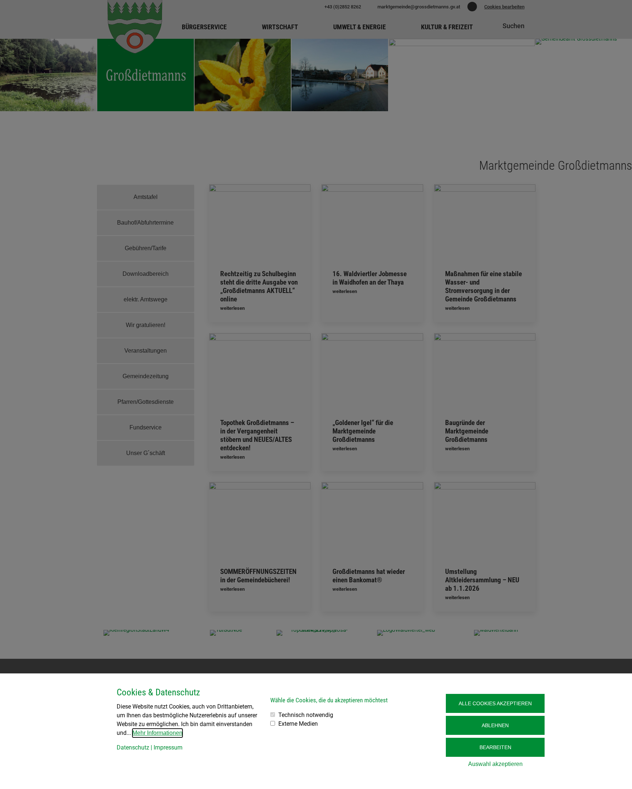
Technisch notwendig (305, 714)
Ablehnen (495, 725)
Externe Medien (298, 723)
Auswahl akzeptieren (495, 764)
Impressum (168, 747)
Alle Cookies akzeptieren (495, 703)
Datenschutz (133, 747)
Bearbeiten (495, 747)
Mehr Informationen (157, 733)
